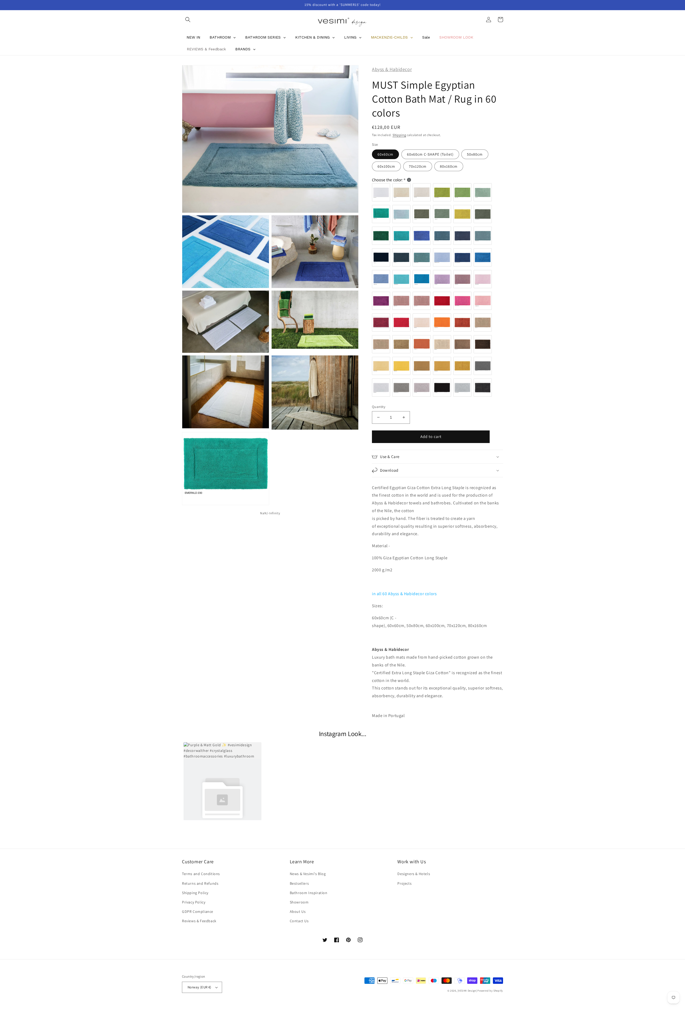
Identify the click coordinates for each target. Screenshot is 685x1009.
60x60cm (385, 154)
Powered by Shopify (490, 990)
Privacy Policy (193, 902)
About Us (298, 911)
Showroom (299, 902)
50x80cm (475, 154)
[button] (188, 19)
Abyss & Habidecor (392, 69)
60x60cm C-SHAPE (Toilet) (430, 154)
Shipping (399, 135)
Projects (404, 883)
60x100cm (386, 166)
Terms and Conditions (201, 873)
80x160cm (449, 166)
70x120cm (418, 166)
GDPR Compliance (197, 911)
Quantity (378, 406)
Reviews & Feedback (199, 920)
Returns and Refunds (200, 883)
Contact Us (299, 920)
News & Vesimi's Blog (308, 873)
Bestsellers (299, 883)
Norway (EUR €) (199, 987)
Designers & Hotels (413, 873)
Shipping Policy (195, 892)
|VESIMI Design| (467, 990)
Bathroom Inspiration (309, 892)
